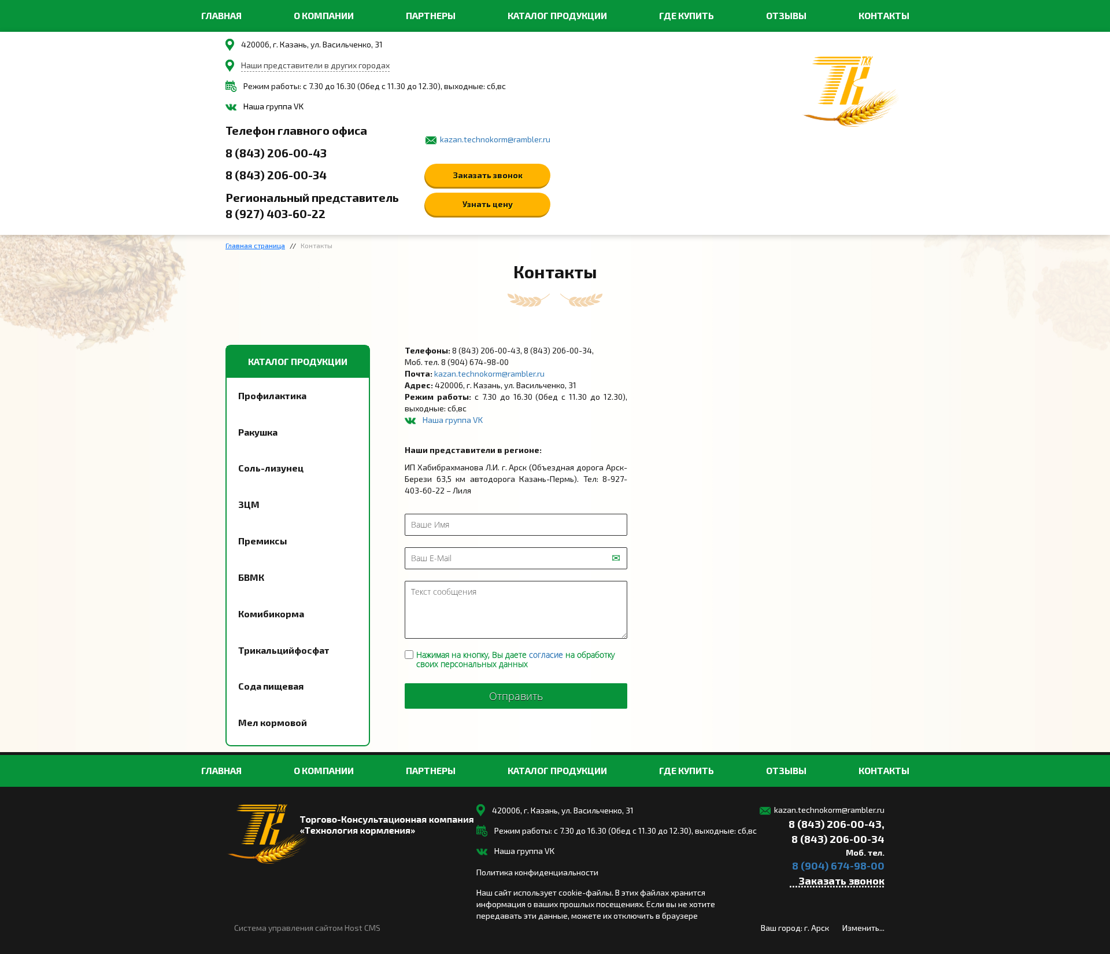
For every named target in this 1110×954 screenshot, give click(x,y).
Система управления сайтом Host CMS (307, 928)
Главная (221, 15)
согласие (546, 654)
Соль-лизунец (271, 467)
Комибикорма (271, 613)
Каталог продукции (557, 15)
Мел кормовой (272, 722)
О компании (324, 15)
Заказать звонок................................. (837, 882)
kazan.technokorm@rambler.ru (495, 139)
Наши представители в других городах (315, 65)
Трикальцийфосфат (284, 649)
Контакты (884, 15)
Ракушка (258, 431)
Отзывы (786, 15)
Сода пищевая (271, 685)
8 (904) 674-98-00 (838, 865)
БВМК (251, 577)
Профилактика (272, 395)
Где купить (686, 15)
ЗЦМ (249, 504)
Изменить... (863, 928)
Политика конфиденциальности (537, 872)
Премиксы (262, 540)
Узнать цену (487, 204)
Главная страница (255, 245)
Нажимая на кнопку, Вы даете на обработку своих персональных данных (515, 659)
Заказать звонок (488, 175)
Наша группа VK (273, 106)
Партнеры (431, 15)
